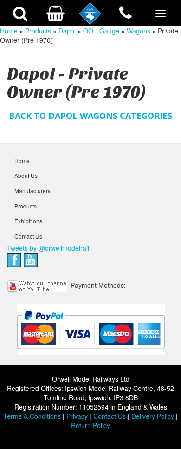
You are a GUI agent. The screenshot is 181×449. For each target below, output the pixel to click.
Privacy (77, 416)
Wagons (138, 30)
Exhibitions (28, 221)
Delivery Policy (152, 416)
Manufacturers (32, 191)
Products (38, 30)
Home (9, 30)
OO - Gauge (101, 30)
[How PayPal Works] (91, 329)
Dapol (67, 30)
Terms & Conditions (32, 416)
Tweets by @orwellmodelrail (48, 248)
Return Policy (90, 425)
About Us (26, 175)
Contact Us (28, 236)
